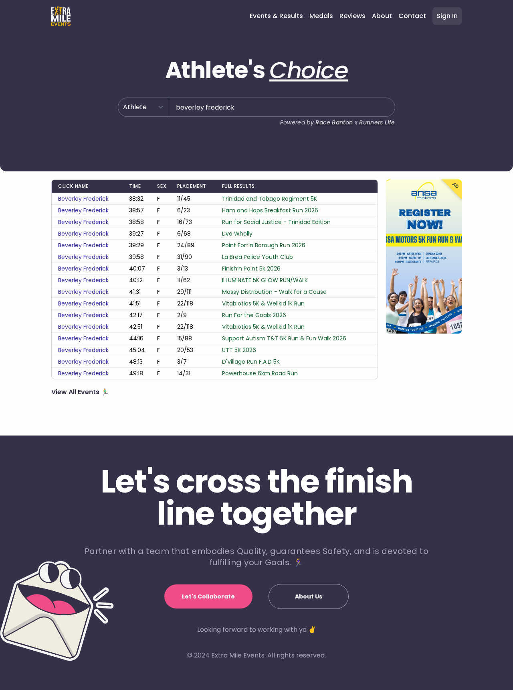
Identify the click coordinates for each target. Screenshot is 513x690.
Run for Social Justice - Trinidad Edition (276, 222)
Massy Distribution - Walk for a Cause (274, 292)
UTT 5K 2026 (239, 350)
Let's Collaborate (208, 596)
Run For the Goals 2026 (254, 315)
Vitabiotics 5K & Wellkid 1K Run (263, 303)
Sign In (447, 15)
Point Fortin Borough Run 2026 (263, 245)
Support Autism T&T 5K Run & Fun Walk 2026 (284, 338)
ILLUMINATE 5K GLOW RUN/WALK (265, 280)
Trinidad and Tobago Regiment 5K (269, 199)
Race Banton (334, 122)
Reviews (352, 15)
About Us (308, 596)
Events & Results (276, 15)
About (382, 15)
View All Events (76, 392)
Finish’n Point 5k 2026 (251, 269)
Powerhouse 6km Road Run (260, 373)
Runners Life (377, 122)
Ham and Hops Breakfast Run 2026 (270, 210)
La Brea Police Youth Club (257, 257)
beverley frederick (83, 199)
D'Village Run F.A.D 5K (251, 362)
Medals (321, 15)
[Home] (61, 16)
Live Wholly (237, 234)
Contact (412, 15)
